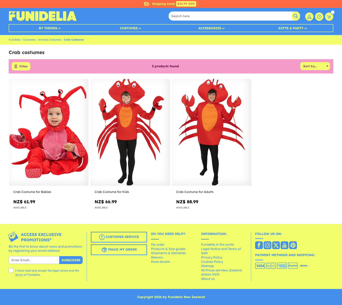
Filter (23, 66)
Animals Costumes (49, 39)
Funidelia (14, 39)
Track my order (122, 249)
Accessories (209, 28)
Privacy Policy (211, 257)
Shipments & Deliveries (168, 253)
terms (19, 274)
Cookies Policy (212, 262)
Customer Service (122, 237)
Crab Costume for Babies (32, 192)
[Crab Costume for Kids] (130, 132)
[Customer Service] (319, 16)
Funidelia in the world (217, 244)
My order (157, 244)
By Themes (48, 28)
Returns (157, 257)
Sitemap (207, 266)
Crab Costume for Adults (195, 192)
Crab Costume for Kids (112, 192)
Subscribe (71, 260)
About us (208, 279)
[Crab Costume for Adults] (211, 132)
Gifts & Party (290, 28)
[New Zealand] (259, 245)
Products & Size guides (168, 249)
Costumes (129, 28)
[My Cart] (329, 16)
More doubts (160, 262)
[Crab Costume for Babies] (48, 132)
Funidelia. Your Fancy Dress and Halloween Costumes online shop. (43, 16)
